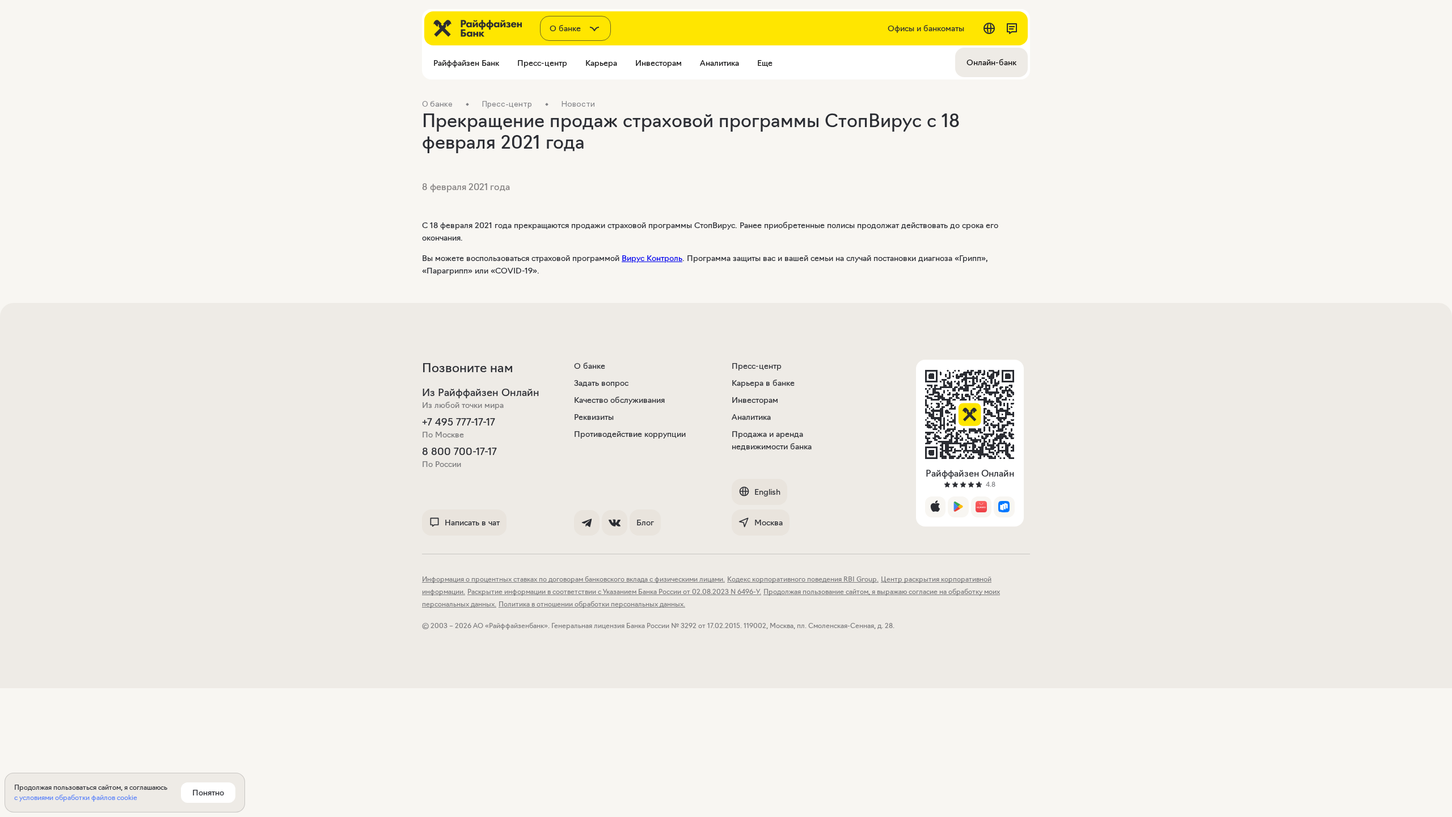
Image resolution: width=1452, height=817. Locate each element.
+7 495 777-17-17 (458, 422)
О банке (589, 366)
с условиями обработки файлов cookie (75, 797)
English (767, 492)
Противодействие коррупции (630, 434)
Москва (768, 522)
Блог (645, 522)
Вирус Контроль (652, 258)
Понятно (208, 792)
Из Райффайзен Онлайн (480, 392)
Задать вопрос (601, 383)
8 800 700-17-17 (459, 451)
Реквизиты (594, 417)
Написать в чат (472, 522)
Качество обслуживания (619, 400)
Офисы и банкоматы (926, 28)
